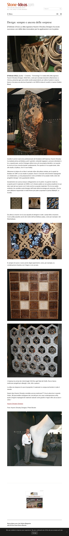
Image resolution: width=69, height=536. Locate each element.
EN (57, 14)
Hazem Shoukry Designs (15, 403)
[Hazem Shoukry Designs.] (16, 203)
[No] (67, 532)
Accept (34, 533)
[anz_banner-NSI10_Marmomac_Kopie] (34, 500)
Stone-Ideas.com (20, 4)
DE (61, 14)
